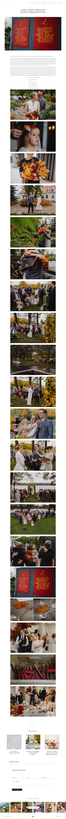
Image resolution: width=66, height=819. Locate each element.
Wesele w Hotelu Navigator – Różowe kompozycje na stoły (52, 745)
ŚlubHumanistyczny (35, 83)
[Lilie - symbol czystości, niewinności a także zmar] (50, 807)
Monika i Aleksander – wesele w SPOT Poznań (33, 745)
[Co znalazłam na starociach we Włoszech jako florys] (38, 807)
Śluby (33, 8)
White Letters (15, 72)
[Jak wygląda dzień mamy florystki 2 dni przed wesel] (15, 807)
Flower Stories (34, 79)
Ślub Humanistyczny (34, 61)
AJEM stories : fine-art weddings (34, 77)
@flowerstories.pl (33, 807)
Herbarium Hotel (34, 85)
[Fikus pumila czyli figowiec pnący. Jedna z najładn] (27, 807)
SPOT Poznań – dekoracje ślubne (14, 745)
